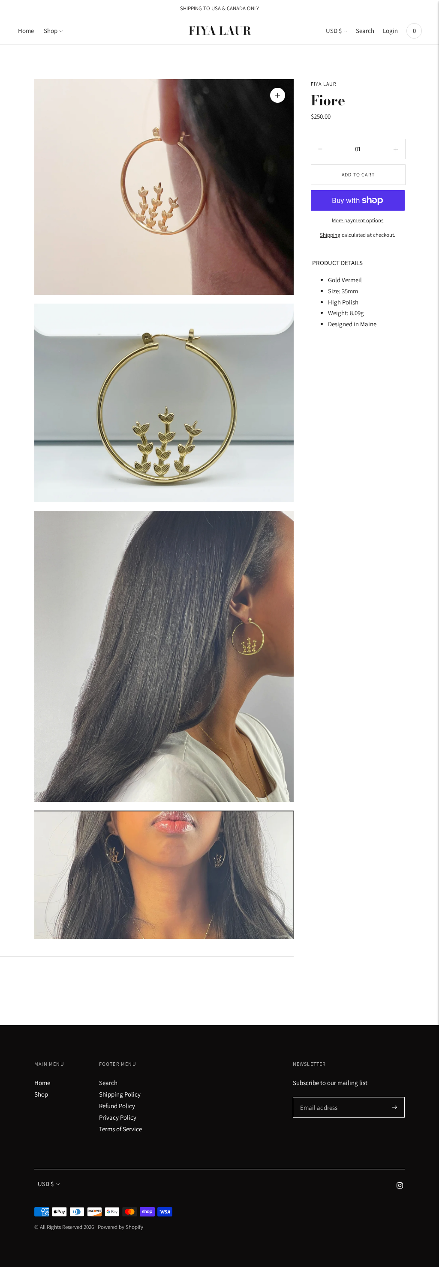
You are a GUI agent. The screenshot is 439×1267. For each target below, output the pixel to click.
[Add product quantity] (320, 149)
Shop (50, 31)
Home (26, 31)
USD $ (334, 31)
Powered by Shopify (120, 1227)
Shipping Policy (120, 1094)
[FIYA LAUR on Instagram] (400, 1186)
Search (365, 31)
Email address (317, 1097)
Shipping (330, 234)
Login (390, 31)
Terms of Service (120, 1129)
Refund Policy (117, 1106)
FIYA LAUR (324, 83)
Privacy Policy (117, 1117)
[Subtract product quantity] (396, 149)
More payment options (357, 220)
